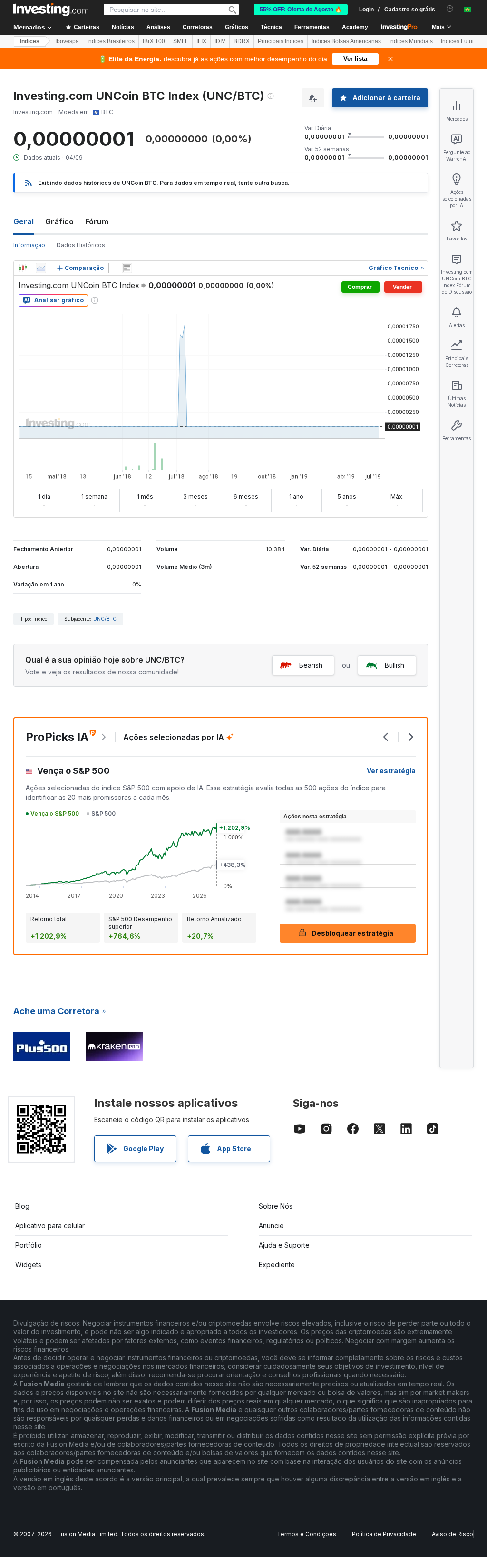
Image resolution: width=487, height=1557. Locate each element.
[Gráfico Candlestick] (23, 268)
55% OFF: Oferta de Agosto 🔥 (301, 9)
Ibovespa (67, 41)
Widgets (28, 1264)
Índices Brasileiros (111, 41)
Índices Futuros (460, 41)
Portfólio (28, 1245)
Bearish (310, 665)
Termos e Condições (306, 1534)
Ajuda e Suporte (284, 1245)
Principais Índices (280, 41)
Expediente (277, 1264)
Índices (29, 41)
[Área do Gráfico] (41, 268)
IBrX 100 (154, 41)
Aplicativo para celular (50, 1225)
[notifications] (450, 8)
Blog (22, 1206)
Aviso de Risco (452, 1534)
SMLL (180, 41)
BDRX (242, 41)
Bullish (394, 665)
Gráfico (59, 221)
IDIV (219, 41)
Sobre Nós (275, 1206)
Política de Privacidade (384, 1534)
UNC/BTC (105, 619)
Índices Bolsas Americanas (346, 41)
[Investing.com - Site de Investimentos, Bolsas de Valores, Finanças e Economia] (50, 9)
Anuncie (271, 1225)
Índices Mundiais (411, 41)
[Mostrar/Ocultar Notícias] (127, 268)
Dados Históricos (81, 245)
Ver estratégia (391, 771)
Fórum (96, 221)
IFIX (201, 41)
